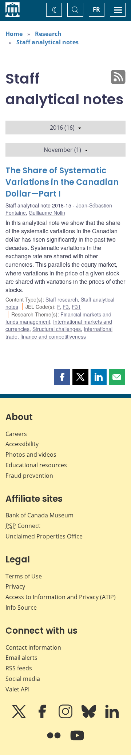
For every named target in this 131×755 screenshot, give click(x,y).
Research (48, 34)
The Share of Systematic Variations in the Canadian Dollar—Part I (62, 182)
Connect (22, 526)
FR (96, 9)
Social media (22, 679)
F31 (76, 306)
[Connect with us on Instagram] (66, 716)
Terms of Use (23, 576)
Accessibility (22, 444)
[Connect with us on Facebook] (43, 716)
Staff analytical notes (47, 42)
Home (14, 34)
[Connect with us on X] (19, 716)
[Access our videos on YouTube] (77, 740)
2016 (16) (62, 128)
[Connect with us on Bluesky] (89, 716)
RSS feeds (18, 668)
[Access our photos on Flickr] (54, 740)
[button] (62, 377)
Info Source (21, 607)
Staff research (61, 299)
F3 (66, 306)
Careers (16, 434)
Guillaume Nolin (47, 212)
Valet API (17, 689)
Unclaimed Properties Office (44, 536)
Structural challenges (56, 328)
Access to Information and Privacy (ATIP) (60, 597)
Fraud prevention (29, 476)
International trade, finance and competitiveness (58, 332)
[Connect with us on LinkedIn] (112, 716)
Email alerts (21, 658)
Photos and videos (30, 455)
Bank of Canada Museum (39, 515)
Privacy (15, 586)
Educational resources (36, 465)
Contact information (33, 647)
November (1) (62, 150)
